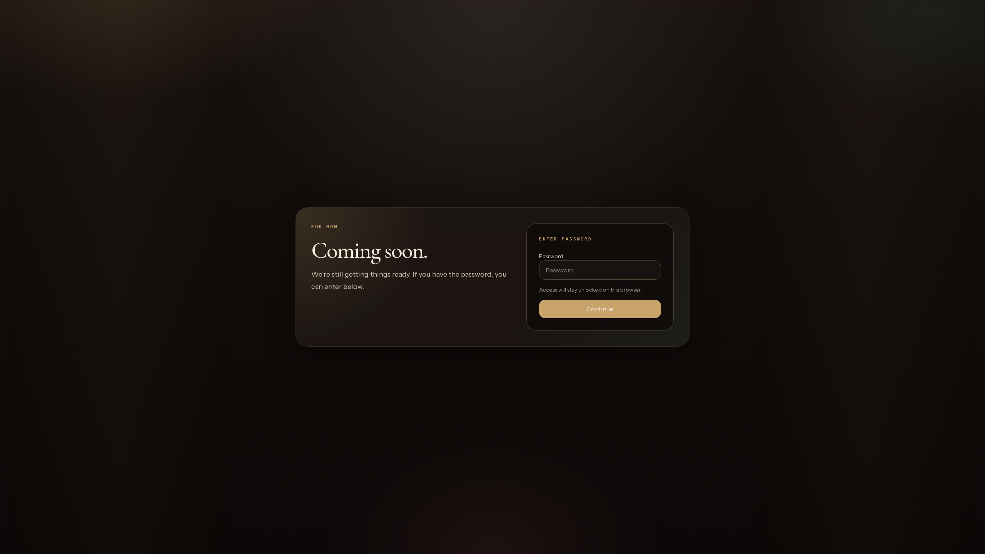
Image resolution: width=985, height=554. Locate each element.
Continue (599, 309)
